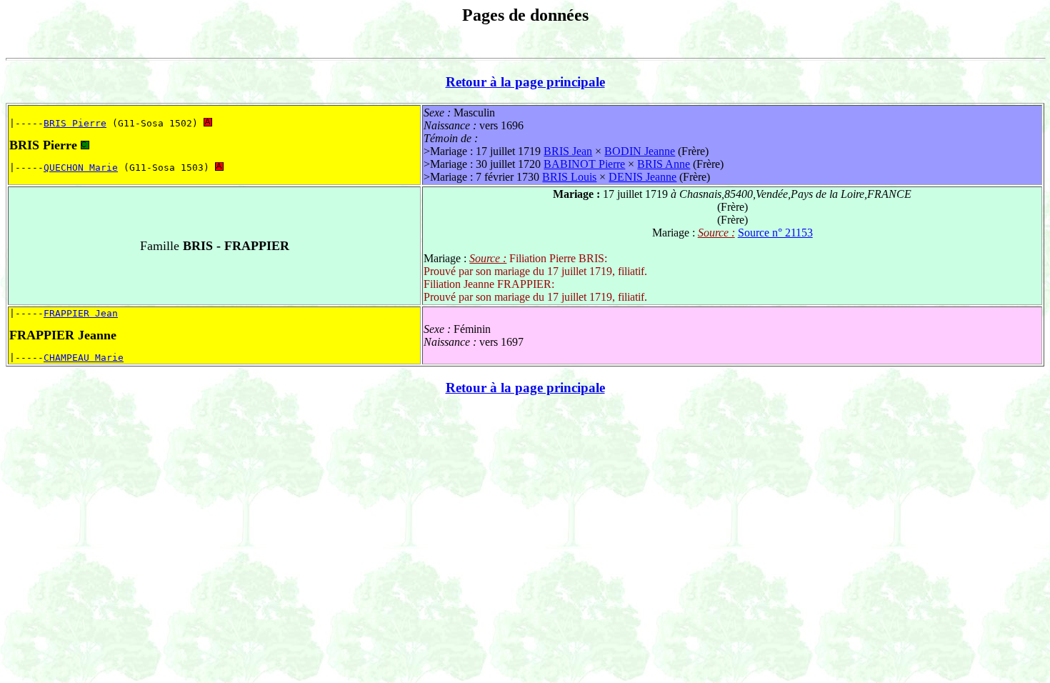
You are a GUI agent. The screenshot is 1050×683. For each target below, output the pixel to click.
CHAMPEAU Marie (84, 357)
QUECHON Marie (81, 167)
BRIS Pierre (75, 123)
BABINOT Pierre (584, 164)
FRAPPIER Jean (81, 313)
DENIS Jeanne (642, 177)
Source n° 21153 (775, 232)
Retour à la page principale (525, 81)
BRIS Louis (569, 177)
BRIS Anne (663, 164)
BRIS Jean (568, 151)
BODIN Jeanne (639, 151)
